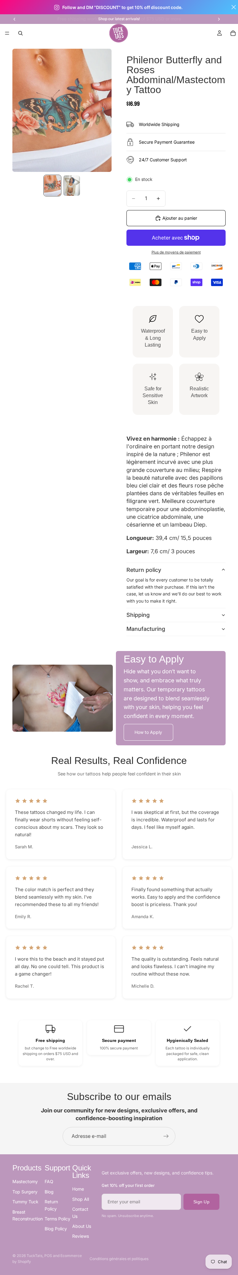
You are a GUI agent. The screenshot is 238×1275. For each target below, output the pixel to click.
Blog (49, 1191)
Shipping (138, 615)
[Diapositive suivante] (219, 19)
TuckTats (34, 1255)
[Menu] (7, 33)
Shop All (80, 1199)
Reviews (80, 1236)
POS (48, 1255)
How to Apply (148, 732)
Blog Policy (56, 1229)
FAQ (49, 1181)
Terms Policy (57, 1218)
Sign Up (201, 1201)
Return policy (143, 570)
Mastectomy (25, 1181)
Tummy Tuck (25, 1201)
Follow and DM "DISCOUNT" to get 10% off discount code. (122, 7)
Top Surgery (24, 1191)
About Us (81, 1226)
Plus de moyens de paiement (176, 252)
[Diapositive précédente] (14, 19)
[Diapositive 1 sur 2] (52, 185)
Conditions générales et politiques (119, 1258)
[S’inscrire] (166, 1136)
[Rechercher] (20, 33)
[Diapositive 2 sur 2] (71, 185)
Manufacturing (145, 629)
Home (78, 1189)
